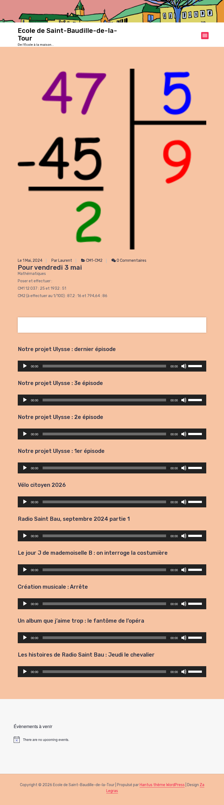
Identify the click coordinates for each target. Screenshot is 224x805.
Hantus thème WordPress (162, 785)
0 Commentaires (131, 260)
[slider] (196, 365)
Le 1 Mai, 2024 (30, 260)
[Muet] (184, 366)
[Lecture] (25, 366)
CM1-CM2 (94, 260)
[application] (112, 366)
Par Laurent (61, 260)
